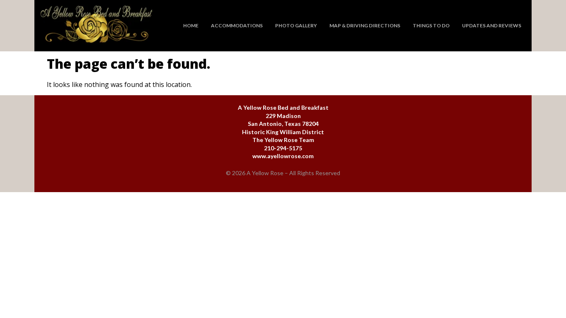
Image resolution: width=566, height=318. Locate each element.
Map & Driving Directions (364, 25)
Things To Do (431, 25)
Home (190, 25)
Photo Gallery (296, 25)
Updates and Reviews (491, 25)
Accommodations (237, 25)
